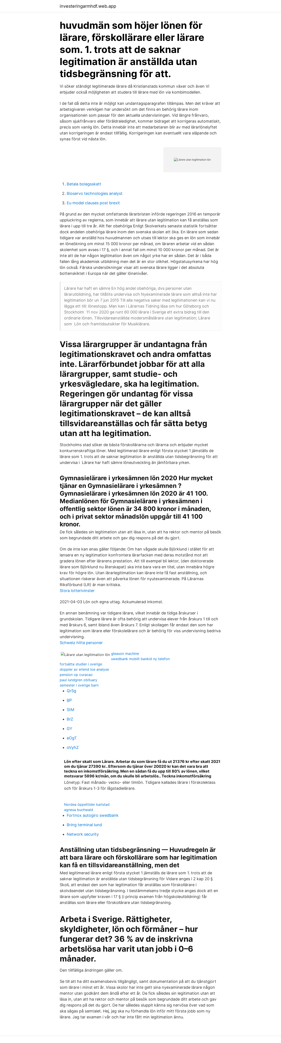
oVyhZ (73, 747)
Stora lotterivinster (77, 590)
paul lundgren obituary (78, 680)
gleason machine (125, 653)
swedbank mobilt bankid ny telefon (140, 659)
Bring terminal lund (84, 824)
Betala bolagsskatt (84, 184)
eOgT (72, 738)
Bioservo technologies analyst (94, 193)
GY (69, 728)
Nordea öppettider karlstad (87, 804)
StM (70, 709)
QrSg (71, 690)
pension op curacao (76, 674)
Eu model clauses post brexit (93, 203)
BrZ (70, 719)
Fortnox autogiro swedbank (93, 815)
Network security (83, 834)
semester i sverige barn (79, 685)
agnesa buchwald (78, 810)
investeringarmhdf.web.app (88, 6)
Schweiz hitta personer (81, 642)
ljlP (69, 700)
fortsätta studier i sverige (81, 664)
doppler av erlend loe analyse (84, 669)
